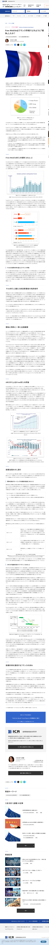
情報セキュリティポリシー (10, 927)
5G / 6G (19, 16)
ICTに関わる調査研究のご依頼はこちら (26, 747)
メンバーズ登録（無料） (33, 921)
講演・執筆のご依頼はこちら (25, 773)
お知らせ (24, 5)
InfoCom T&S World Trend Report (26, 27)
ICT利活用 (38, 16)
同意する (43, 941)
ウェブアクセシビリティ (9, 929)
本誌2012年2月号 (30, 122)
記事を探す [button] (7, 11)
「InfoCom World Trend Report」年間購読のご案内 (25, 718)
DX (24, 16)
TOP (13, 16)
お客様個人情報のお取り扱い (37, 927)
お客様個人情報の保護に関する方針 (23, 927)
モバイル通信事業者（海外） (24, 36)
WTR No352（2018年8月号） (11, 36)
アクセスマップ (19, 929)
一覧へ (25, 845)
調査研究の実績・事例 (31, 5)
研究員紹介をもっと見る (38, 761)
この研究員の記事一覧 (39, 760)
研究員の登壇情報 (38, 5)
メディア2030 (30, 16)
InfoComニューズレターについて (18, 921)
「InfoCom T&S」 (19, 707)
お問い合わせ (34, 929)
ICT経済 (45, 16)
